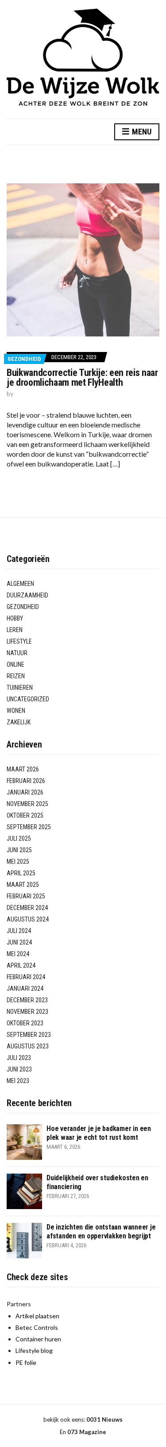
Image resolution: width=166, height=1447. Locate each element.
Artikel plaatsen (37, 1316)
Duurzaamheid (27, 595)
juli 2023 (19, 1057)
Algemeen (20, 583)
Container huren (38, 1339)
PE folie (25, 1362)
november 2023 (27, 1011)
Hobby (15, 618)
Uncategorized (28, 699)
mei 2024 (18, 953)
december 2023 (27, 1000)
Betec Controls (36, 1327)
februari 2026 (26, 780)
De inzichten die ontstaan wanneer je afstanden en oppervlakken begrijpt (100, 1231)
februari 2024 (26, 976)
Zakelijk (19, 722)
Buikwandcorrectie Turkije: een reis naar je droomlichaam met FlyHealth (82, 377)
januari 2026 (25, 792)
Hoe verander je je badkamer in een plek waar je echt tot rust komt (98, 1132)
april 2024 (21, 965)
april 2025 (21, 873)
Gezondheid (24, 359)
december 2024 (27, 907)
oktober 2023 (25, 1023)
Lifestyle (19, 641)
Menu (140, 131)
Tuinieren (20, 687)
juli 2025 (19, 838)
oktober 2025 (25, 815)
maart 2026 (23, 769)
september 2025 (29, 826)
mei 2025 (18, 861)
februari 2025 (26, 896)
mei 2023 (18, 1080)
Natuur (17, 652)
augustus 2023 (28, 1046)
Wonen (16, 710)
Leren (15, 629)
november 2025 (27, 803)
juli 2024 (19, 930)
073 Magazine (86, 1431)
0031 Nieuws (104, 1419)
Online (15, 664)
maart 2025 (23, 884)
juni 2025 (19, 850)
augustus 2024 (28, 919)
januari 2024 (25, 988)
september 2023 (29, 1034)
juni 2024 (19, 942)
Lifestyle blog (34, 1350)
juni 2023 (19, 1069)
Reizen (16, 676)
